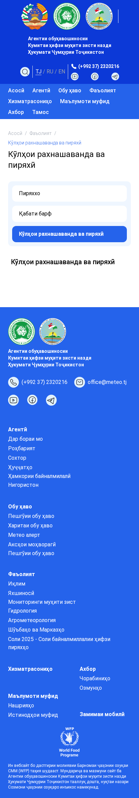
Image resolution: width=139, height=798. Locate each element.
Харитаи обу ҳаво (30, 525)
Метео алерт (24, 535)
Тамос (40, 112)
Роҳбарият (21, 448)
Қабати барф (35, 213)
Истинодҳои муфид (33, 715)
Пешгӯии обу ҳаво (31, 516)
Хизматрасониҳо (30, 101)
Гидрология (22, 611)
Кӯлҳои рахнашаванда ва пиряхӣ (61, 234)
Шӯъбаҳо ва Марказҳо (36, 629)
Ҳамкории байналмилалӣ (39, 476)
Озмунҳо (91, 688)
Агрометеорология (32, 620)
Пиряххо (29, 193)
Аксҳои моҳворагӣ (32, 544)
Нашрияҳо (21, 705)
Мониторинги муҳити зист (42, 602)
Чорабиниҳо (95, 678)
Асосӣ (16, 90)
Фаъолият (41, 133)
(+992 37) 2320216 (98, 66)
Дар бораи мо (25, 439)
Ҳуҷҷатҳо (20, 467)
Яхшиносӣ (21, 593)
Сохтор (17, 458)
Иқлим (16, 583)
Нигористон (23, 485)
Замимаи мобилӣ (102, 714)
